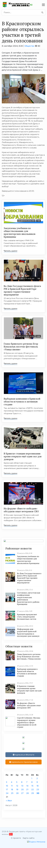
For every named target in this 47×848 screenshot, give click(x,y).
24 (7, 793)
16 (38, 786)
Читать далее (10, 250)
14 (27, 786)
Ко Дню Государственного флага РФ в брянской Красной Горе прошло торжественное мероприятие (22, 290)
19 (17, 789)
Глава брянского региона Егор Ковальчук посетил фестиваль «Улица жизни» (21, 346)
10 (7, 786)
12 (17, 786)
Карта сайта (28, 838)
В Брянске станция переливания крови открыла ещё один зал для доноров (22, 456)
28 (27, 793)
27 (22, 793)
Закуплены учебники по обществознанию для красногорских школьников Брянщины (19, 232)
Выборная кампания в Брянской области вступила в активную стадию (22, 401)
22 (32, 789)
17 (7, 789)
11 (12, 786)
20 (22, 789)
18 (12, 789)
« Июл (9, 800)
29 (32, 793)
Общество (29, 46)
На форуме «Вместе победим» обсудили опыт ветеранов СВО (21, 510)
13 (22, 786)
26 (17, 793)
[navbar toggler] (43, 5)
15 (32, 786)
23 (38, 789)
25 (12, 793)
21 (27, 789)
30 (38, 793)
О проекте (16, 838)
